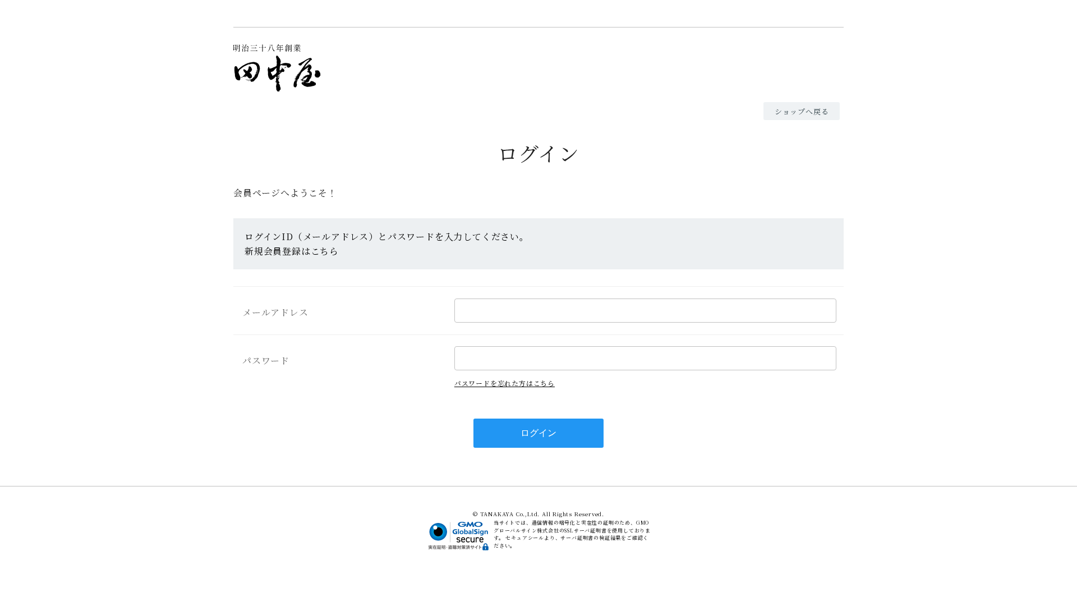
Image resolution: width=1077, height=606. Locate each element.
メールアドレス (275, 312)
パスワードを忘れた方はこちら (504, 383)
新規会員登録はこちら (292, 251)
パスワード (265, 360)
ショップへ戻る (802, 111)
